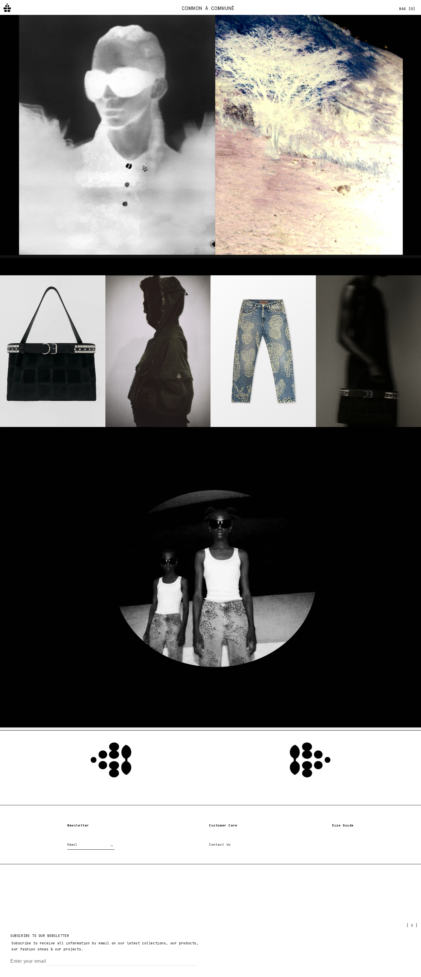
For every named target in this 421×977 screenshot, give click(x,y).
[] (407, 8)
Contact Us (220, 844)
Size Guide (343, 825)
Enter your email (28, 961)
